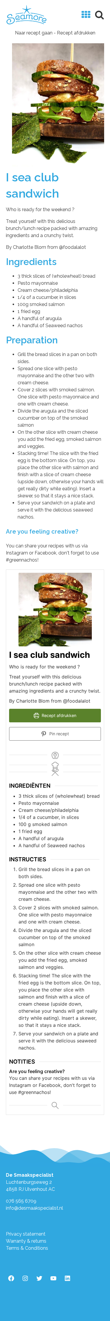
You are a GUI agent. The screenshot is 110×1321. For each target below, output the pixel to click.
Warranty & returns (26, 1241)
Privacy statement (25, 1234)
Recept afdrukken (76, 33)
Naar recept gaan (34, 33)
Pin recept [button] (58, 733)
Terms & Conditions (27, 1248)
